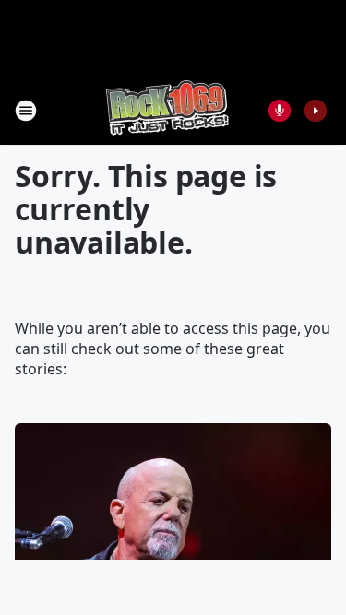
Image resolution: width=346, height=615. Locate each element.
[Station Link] (167, 110)
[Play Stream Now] (315, 111)
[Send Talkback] (279, 111)
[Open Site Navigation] (26, 111)
